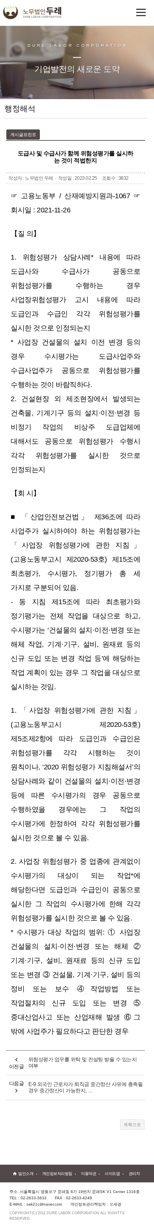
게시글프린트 (23, 134)
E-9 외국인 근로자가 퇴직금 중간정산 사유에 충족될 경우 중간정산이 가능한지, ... (85, 1087)
